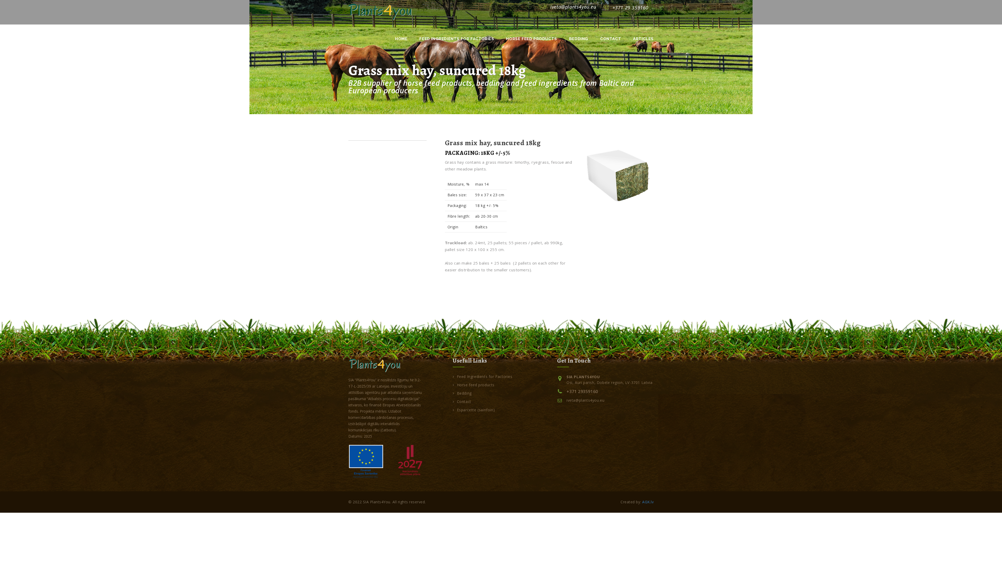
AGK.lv (648, 501)
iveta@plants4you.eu (573, 7)
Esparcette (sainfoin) (476, 409)
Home (401, 38)
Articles (643, 38)
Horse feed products (531, 38)
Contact (610, 38)
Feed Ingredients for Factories (456, 38)
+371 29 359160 (630, 7)
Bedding (578, 38)
